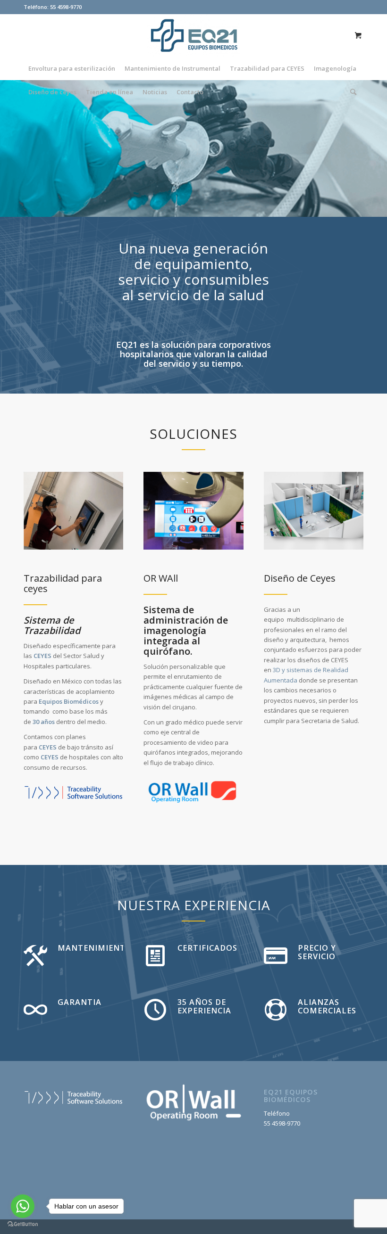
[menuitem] (72, 68)
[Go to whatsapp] (22, 1206)
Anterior (21, 148)
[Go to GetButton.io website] (23, 1224)
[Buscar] (350, 92)
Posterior (366, 148)
